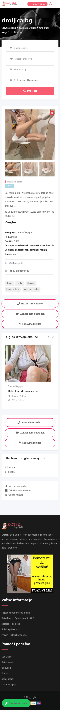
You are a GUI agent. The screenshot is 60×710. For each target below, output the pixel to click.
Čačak (15, 396)
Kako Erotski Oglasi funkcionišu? (18, 618)
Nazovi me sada (18, 703)
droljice (31, 283)
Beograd (11, 181)
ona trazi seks (31, 289)
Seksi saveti (8, 662)
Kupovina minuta (31, 324)
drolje (19, 283)
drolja (9, 283)
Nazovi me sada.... (32, 422)
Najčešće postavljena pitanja (16, 612)
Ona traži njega (24, 232)
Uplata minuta (15, 494)
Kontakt (5, 673)
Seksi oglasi (8, 679)
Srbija (19, 181)
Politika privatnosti (11, 629)
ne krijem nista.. (18, 391)
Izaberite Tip (20, 69)
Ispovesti (6, 667)
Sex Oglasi (7, 656)
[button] (48, 337)
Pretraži (32, 90)
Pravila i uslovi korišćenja (14, 635)
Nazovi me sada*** (32, 303)
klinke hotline (12, 289)
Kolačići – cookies (11, 623)
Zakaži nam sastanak (32, 313)
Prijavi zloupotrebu (19, 270)
